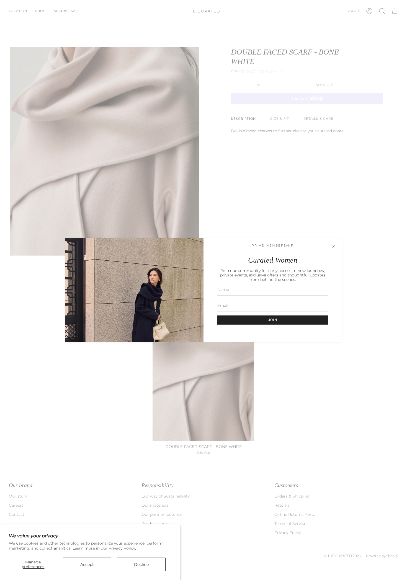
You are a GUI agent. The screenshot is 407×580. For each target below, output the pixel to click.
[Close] (333, 246)
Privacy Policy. (122, 548)
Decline (141, 564)
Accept (87, 564)
